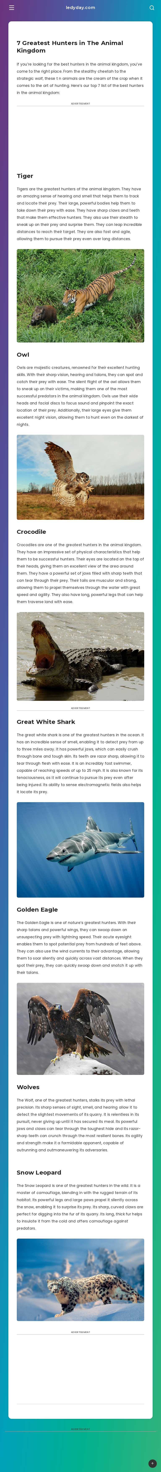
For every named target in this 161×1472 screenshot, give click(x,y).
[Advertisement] (80, 140)
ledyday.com (80, 7)
